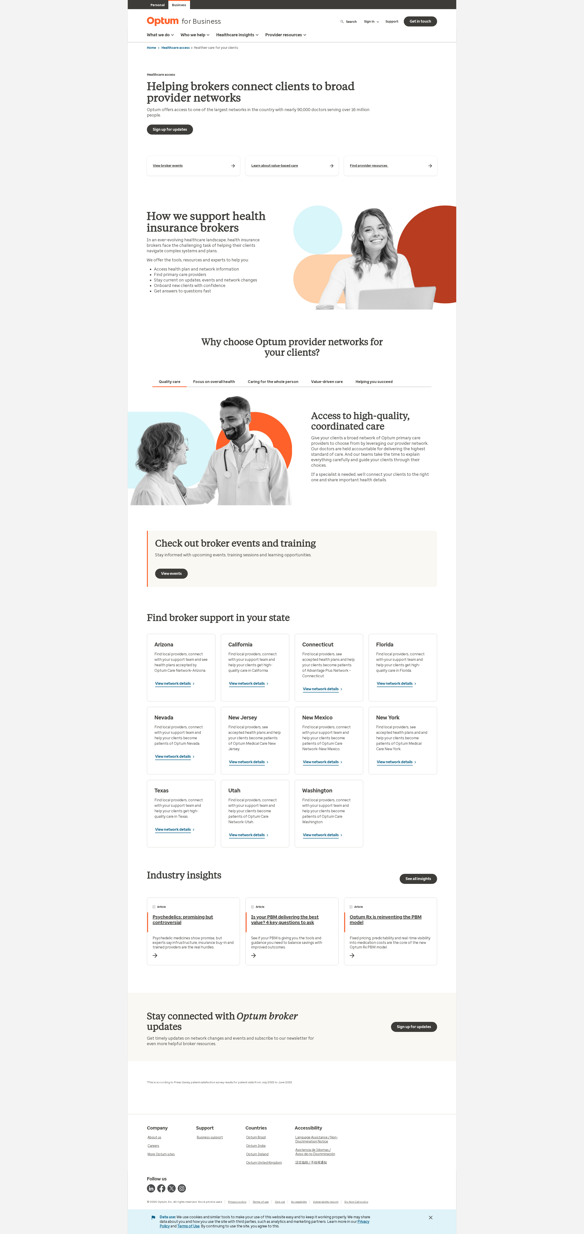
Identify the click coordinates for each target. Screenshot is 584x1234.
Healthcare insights (235, 34)
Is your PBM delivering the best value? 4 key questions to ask (285, 919)
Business (179, 5)
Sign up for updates (170, 129)
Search (351, 21)
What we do (158, 34)
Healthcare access (176, 48)
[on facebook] (161, 1188)
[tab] (169, 382)
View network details (173, 683)
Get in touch (420, 21)
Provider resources (283, 34)
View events (171, 573)
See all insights (418, 879)
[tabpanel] (292, 450)
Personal (158, 5)
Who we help (193, 34)
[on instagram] (182, 1188)
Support (392, 21)
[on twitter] (171, 1188)
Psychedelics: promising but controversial (183, 919)
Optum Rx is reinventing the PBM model (386, 919)
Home (151, 48)
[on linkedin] (151, 1188)
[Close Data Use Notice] (430, 1217)
